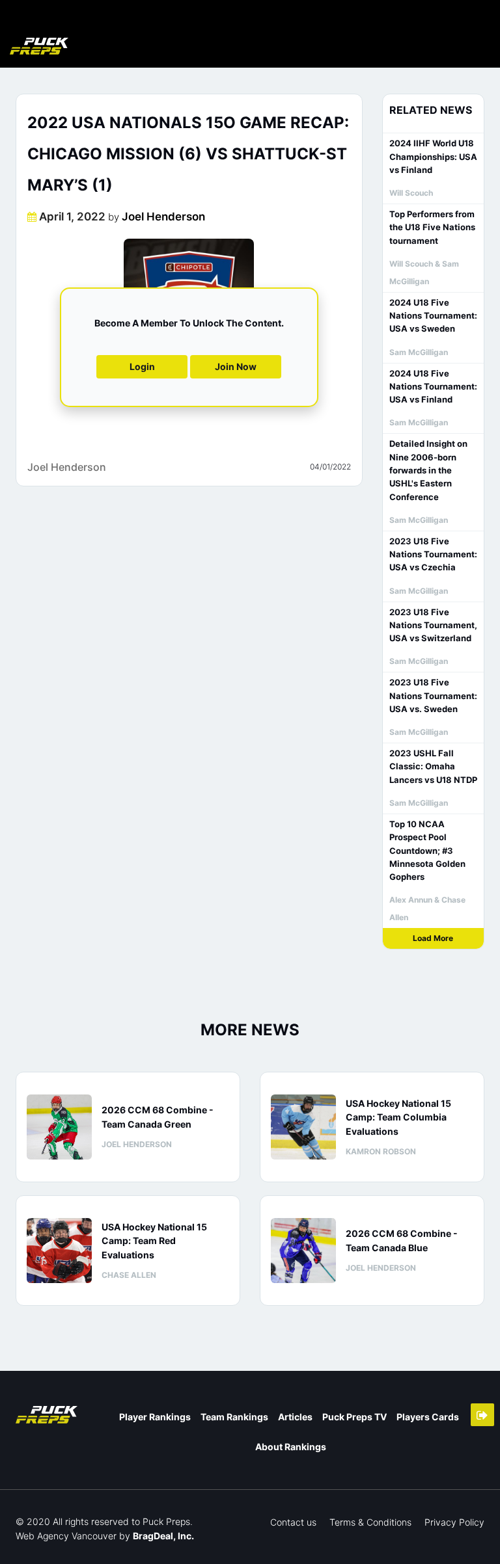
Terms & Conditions (370, 1522)
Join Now (236, 366)
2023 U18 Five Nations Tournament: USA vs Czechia (433, 554)
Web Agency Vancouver (66, 1535)
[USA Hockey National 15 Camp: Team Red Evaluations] (59, 1250)
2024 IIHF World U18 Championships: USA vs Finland (433, 156)
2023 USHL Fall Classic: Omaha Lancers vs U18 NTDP (433, 766)
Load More (433, 938)
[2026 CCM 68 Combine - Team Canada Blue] (303, 1250)
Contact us (293, 1522)
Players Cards (427, 1416)
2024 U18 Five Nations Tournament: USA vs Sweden (433, 315)
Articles (295, 1416)
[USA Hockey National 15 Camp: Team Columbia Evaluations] (303, 1127)
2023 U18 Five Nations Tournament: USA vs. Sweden (433, 695)
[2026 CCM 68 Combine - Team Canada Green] (59, 1127)
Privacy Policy (454, 1522)
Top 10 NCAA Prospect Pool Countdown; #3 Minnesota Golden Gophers (427, 850)
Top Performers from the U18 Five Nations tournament (432, 227)
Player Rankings (155, 1416)
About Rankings (290, 1446)
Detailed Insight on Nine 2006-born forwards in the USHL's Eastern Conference (428, 469)
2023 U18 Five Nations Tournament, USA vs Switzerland (433, 625)
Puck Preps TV (354, 1416)
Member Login (482, 1414)
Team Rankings (234, 1416)
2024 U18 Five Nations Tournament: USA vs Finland (433, 386)
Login (142, 366)
